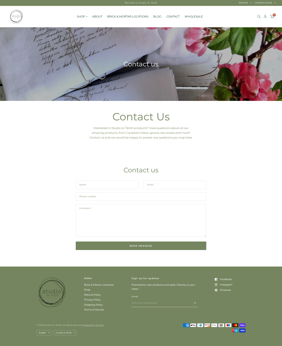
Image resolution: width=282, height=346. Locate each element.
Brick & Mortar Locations (99, 284)
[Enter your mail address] (194, 303)
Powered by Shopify (93, 325)
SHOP (81, 16)
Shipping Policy (93, 304)
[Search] (259, 16)
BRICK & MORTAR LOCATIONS (127, 16)
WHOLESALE (194, 16)
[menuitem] (82, 16)
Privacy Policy (92, 299)
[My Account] (265, 16)
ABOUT (97, 16)
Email (135, 296)
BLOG (157, 16)
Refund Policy (92, 294)
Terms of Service (94, 309)
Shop (87, 289)
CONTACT (173, 16)
